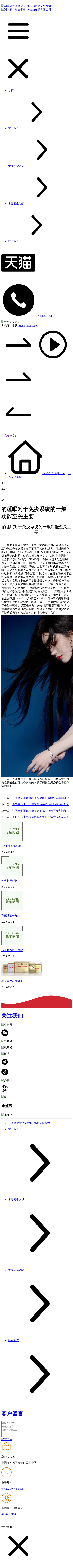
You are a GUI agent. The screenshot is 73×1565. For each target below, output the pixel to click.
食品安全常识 (9, 435)
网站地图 (40, 1520)
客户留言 (12, 1413)
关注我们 (12, 1016)
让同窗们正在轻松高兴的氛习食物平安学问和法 (40, 798)
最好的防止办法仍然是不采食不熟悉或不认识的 (40, 804)
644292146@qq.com (12, 1488)
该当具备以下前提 (12, 950)
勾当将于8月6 (9, 880)
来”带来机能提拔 (11, 845)
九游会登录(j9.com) (54, 473)
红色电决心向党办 (12, 981)
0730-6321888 (44, 316)
